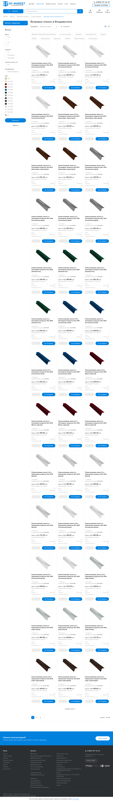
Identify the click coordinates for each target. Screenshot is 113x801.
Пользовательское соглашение (28, 795)
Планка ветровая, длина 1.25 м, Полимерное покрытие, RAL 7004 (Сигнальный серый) (95, 167)
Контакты (5, 767)
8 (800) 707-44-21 (102, 2)
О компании (6, 762)
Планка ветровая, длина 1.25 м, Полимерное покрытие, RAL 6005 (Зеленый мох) (42, 269)
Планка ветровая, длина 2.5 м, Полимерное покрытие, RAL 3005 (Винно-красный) (69, 423)
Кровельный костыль (62, 762)
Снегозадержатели (35, 781)
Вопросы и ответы (8, 760)
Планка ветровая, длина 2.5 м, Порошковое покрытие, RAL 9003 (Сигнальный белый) (42, 576)
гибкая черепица (79, 38)
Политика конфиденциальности (11, 795)
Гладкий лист (60, 756)
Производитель (9, 69)
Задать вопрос (102, 738)
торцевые (78, 34)
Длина (7, 34)
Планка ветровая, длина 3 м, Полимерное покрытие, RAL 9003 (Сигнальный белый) (42, 116)
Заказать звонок (91, 760)
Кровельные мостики (36, 762)
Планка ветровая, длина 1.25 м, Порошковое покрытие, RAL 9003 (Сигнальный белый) (69, 525)
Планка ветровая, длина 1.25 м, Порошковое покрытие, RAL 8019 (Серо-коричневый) (42, 678)
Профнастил (33, 778)
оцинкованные (45, 38)
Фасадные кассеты (35, 783)
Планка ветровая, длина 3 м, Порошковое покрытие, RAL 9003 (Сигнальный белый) (69, 576)
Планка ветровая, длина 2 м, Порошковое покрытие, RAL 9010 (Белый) (69, 474)
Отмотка (58, 773)
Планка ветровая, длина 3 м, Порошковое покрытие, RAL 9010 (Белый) (42, 525)
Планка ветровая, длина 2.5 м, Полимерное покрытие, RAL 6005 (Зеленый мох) (95, 269)
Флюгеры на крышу (61, 783)
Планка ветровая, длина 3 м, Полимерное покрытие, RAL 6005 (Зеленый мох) (42, 321)
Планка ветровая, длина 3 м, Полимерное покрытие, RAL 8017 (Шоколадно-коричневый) (69, 167)
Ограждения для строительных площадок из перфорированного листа (68, 769)
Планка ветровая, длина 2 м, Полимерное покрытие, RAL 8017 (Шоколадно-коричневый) (95, 116)
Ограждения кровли (36, 773)
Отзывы (5, 764)
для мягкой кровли (65, 34)
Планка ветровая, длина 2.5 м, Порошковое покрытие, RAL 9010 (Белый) (96, 474)
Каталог (15, 11)
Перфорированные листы (37, 775)
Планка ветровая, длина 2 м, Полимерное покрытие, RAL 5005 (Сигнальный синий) (95, 321)
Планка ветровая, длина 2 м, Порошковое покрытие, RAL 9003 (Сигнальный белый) (96, 525)
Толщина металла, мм (11, 62)
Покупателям (6, 769)
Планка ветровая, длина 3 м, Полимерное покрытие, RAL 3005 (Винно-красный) (95, 423)
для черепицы (93, 38)
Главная (5, 16)
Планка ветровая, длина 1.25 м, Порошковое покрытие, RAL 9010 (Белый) (42, 474)
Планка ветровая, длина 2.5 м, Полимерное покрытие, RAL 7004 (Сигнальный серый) (69, 218)
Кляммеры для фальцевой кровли (39, 787)
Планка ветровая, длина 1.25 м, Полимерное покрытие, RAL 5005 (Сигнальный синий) (69, 321)
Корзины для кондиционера (64, 760)
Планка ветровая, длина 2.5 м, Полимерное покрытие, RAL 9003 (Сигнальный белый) (95, 65)
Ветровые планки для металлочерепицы (44, 34)
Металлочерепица (35, 769)
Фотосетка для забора (36, 785)
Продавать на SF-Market (101, 5)
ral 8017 (34, 38)
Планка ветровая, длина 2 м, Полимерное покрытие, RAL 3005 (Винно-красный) (42, 423)
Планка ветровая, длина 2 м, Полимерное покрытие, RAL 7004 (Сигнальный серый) (42, 218)
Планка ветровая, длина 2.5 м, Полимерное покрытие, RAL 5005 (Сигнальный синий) (42, 372)
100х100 (67, 38)
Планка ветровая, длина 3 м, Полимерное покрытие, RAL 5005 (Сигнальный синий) (69, 372)
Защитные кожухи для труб (37, 760)
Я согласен (75, 799)
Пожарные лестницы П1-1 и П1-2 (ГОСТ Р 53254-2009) (68, 775)
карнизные (57, 38)
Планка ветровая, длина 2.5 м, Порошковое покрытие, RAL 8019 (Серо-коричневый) (96, 678)
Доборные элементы (23, 16)
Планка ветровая (36, 16)
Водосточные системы (62, 754)
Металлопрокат (60, 767)
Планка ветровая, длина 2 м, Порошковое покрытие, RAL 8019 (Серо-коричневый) (69, 678)
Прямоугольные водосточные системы (40, 756)
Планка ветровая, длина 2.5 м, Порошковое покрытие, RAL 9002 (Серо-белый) (69, 627)
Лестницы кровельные (36, 767)
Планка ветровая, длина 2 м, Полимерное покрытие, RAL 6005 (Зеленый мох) (69, 269)
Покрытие (8, 50)
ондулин (103, 34)
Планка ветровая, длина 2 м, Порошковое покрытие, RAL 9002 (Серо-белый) (42, 627)
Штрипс (58, 785)
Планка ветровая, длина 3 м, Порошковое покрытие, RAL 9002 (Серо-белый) (96, 627)
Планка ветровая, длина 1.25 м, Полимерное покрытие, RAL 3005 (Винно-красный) (95, 372)
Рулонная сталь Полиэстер (63, 778)
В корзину (50, 88)
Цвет (6, 76)
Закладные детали (61, 758)
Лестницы (59, 764)
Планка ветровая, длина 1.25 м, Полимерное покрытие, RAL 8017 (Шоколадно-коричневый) (69, 116)
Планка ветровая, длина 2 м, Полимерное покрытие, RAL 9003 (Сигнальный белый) (69, 65)
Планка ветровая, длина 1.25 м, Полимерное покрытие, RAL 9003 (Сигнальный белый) (42, 65)
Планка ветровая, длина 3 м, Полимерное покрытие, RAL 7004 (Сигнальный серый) (95, 218)
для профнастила (91, 34)
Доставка (5, 758)
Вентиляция (33, 754)
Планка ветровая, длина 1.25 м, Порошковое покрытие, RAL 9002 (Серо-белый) (96, 576)
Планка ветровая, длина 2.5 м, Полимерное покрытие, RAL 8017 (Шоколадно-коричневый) (42, 167)
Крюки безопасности (36, 764)
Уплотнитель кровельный (63, 781)
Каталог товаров (7, 756)
